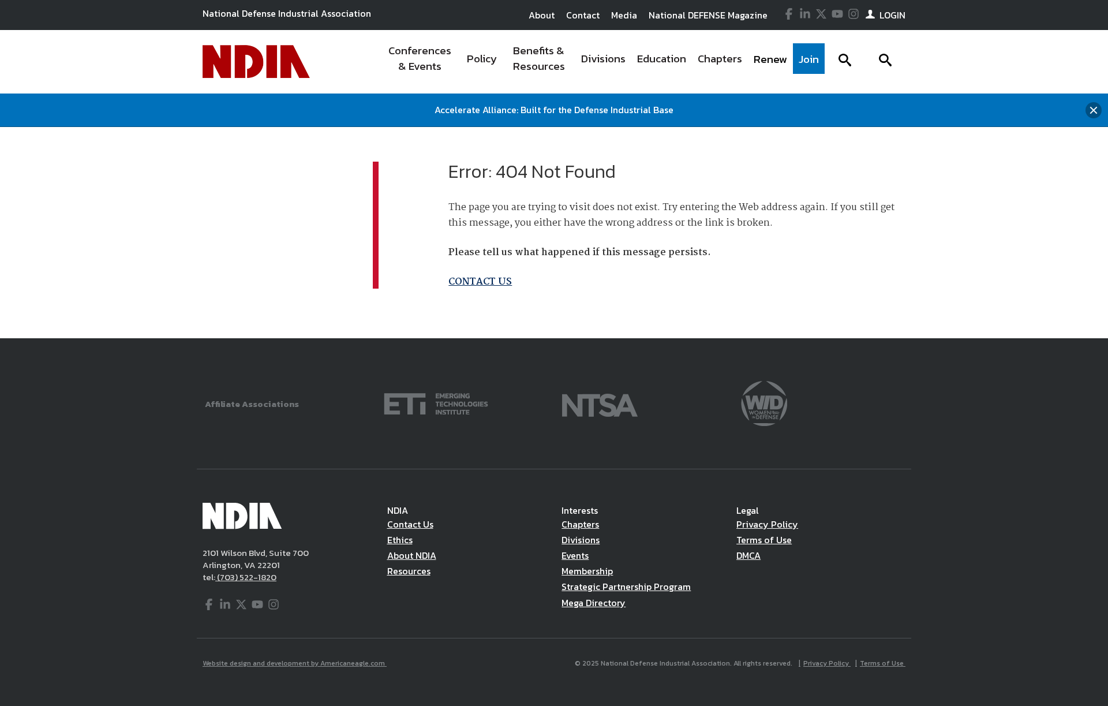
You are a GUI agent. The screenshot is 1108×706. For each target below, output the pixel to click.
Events (575, 555)
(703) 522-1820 (245, 577)
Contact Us (410, 524)
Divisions (581, 540)
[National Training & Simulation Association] (600, 402)
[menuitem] (420, 62)
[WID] (764, 402)
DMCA (748, 555)
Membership (587, 571)
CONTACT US (480, 282)
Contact (583, 15)
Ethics (400, 540)
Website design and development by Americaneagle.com (295, 663)
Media (624, 15)
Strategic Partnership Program (626, 586)
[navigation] (602, 62)
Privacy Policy (767, 524)
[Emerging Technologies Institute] (436, 402)
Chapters (580, 524)
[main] (554, 232)
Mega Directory (594, 603)
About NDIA (411, 555)
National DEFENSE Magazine (708, 15)
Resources (409, 571)
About (542, 15)
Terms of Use (764, 540)
